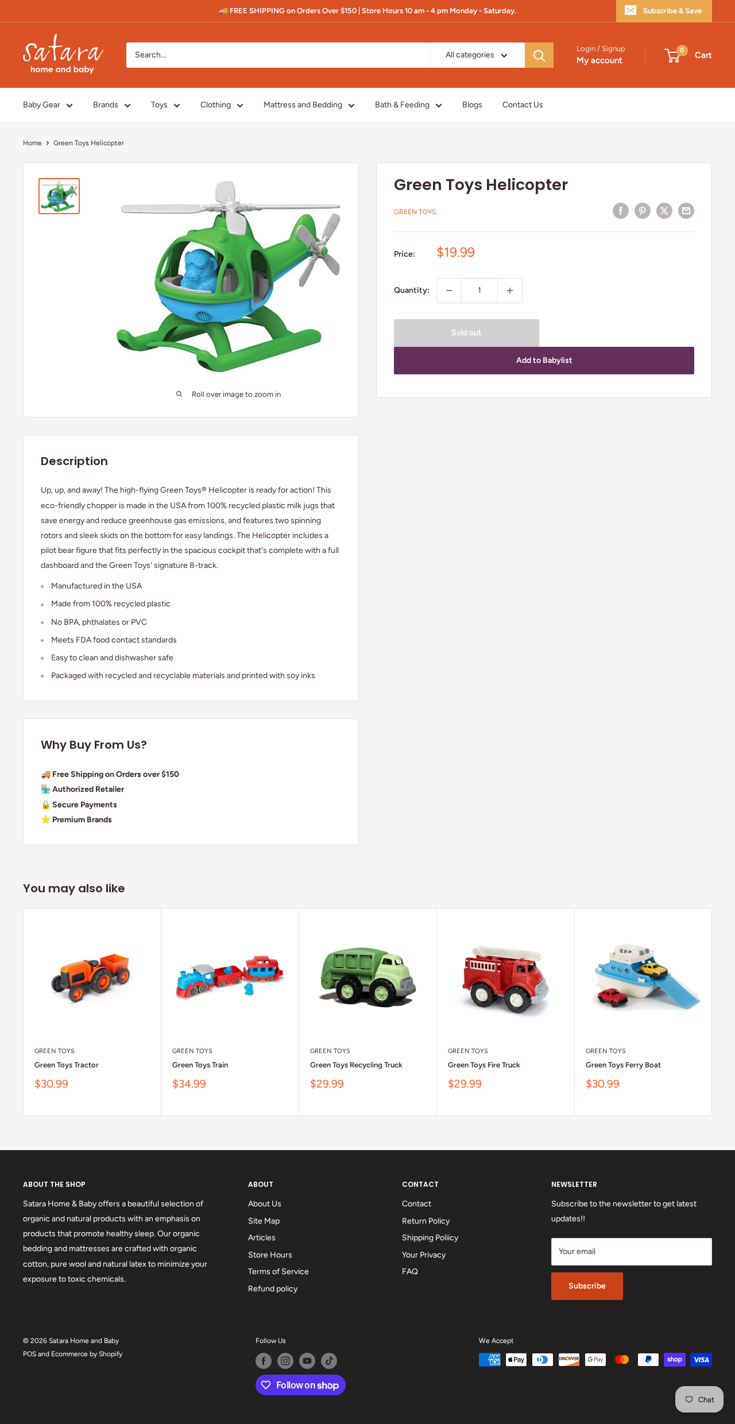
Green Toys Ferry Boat (623, 1065)
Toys (159, 105)
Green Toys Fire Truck (484, 1065)
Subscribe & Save (672, 10)
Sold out (466, 333)
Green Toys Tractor (66, 1065)
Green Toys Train (200, 1065)
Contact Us (522, 105)
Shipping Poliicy (430, 1238)
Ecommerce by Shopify (86, 1354)
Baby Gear (41, 105)
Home (32, 143)
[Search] (539, 55)
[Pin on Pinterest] (643, 211)
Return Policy (426, 1221)
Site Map (264, 1221)
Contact (416, 1204)
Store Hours (270, 1255)
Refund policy (272, 1289)
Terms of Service (278, 1271)
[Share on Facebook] (621, 211)
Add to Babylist (544, 360)
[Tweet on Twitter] (664, 211)
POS (29, 1354)
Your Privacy (424, 1255)
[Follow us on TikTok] (329, 1361)
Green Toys (415, 212)
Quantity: (412, 290)
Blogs (472, 105)
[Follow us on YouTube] (307, 1361)
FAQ (410, 1271)
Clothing (215, 105)
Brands (105, 105)
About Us (264, 1204)
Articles (262, 1238)
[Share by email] (686, 211)
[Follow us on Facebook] (264, 1361)
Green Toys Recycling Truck (356, 1065)
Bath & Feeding (402, 105)
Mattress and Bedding (303, 105)
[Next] (712, 1012)
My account (599, 61)
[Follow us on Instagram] (285, 1361)
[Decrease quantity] (449, 290)
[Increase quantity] (510, 290)
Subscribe (587, 1286)
